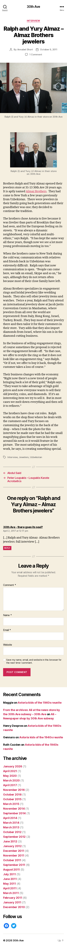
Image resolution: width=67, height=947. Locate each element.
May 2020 (10, 775)
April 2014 (10, 818)
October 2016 (12, 794)
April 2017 (10, 785)
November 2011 (13, 855)
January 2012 (12, 846)
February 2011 (12, 897)
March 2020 (11, 780)
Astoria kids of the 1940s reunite (39, 702)
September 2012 (14, 836)
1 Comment (35, 54)
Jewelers (24, 457)
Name (7, 615)
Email (7, 630)
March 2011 (11, 893)
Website (7, 644)
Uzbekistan (36, 457)
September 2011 (14, 864)
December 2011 (13, 850)
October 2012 (12, 832)
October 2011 (12, 860)
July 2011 (9, 874)
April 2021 (10, 771)
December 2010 (14, 907)
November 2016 (14, 789)
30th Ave (33, 6)
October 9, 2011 (48, 49)
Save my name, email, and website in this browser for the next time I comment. (33, 661)
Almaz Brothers (36, 191)
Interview (33, 20)
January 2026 (12, 766)
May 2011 (9, 883)
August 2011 (11, 869)
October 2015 (12, 799)
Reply (7, 548)
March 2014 (11, 822)
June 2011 (10, 879)
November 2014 (14, 808)
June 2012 (10, 841)
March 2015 (11, 804)
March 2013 (11, 827)
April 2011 (10, 888)
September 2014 (14, 813)
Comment (9, 585)
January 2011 (12, 902)
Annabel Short (25, 49)
